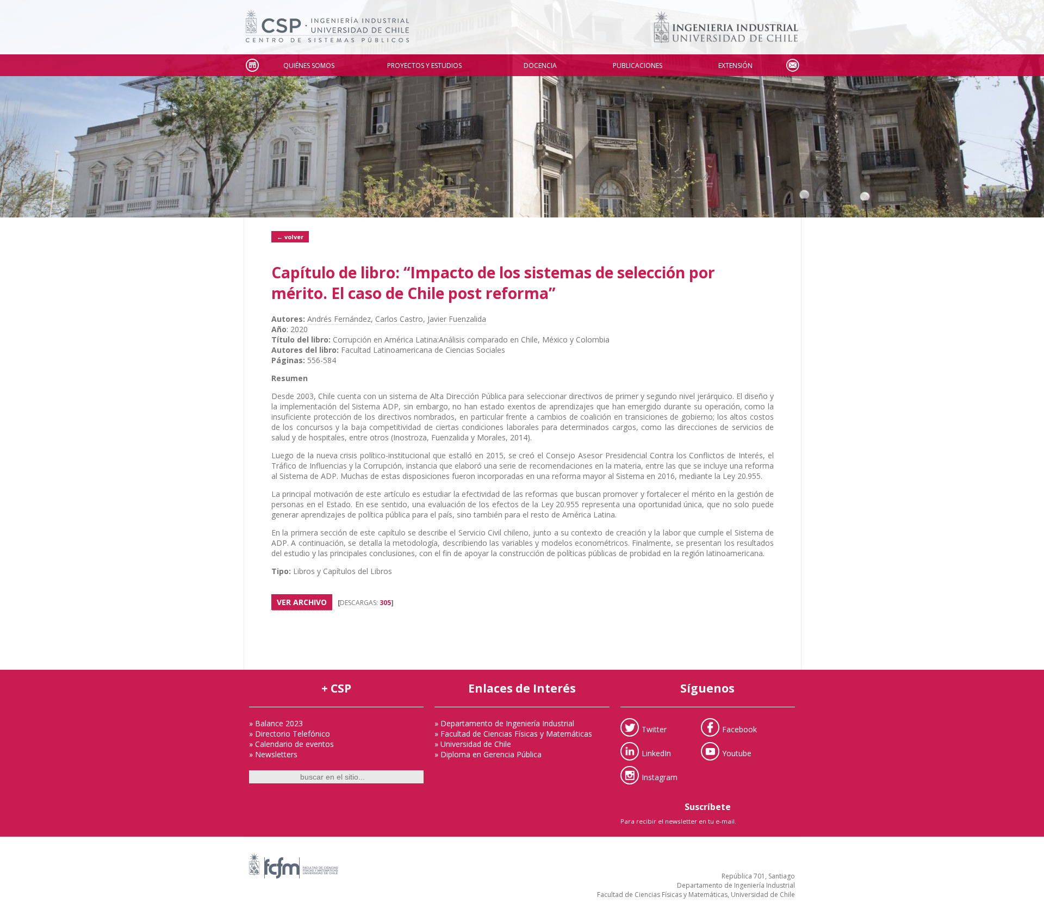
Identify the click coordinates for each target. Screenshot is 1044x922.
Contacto (792, 65)
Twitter (654, 729)
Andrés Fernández (339, 319)
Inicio (252, 65)
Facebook (739, 729)
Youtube (736, 752)
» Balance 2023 (276, 723)
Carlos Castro (399, 319)
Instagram (660, 776)
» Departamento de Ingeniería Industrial (504, 723)
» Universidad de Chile (472, 744)
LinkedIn (656, 752)
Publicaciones (637, 65)
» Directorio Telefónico (289, 733)
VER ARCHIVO (302, 602)
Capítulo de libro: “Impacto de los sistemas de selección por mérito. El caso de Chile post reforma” (493, 282)
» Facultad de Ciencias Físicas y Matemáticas (513, 733)
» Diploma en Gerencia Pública (488, 754)
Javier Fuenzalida (456, 319)
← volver (290, 237)
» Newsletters (273, 754)
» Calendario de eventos (291, 744)
